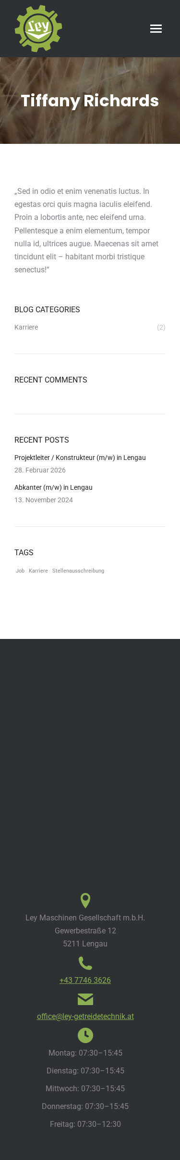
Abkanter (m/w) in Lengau (53, 487)
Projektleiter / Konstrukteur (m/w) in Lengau (80, 457)
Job (20, 571)
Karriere (38, 571)
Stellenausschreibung (78, 571)
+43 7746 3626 (85, 980)
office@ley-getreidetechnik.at (85, 1016)
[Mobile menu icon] (156, 28)
